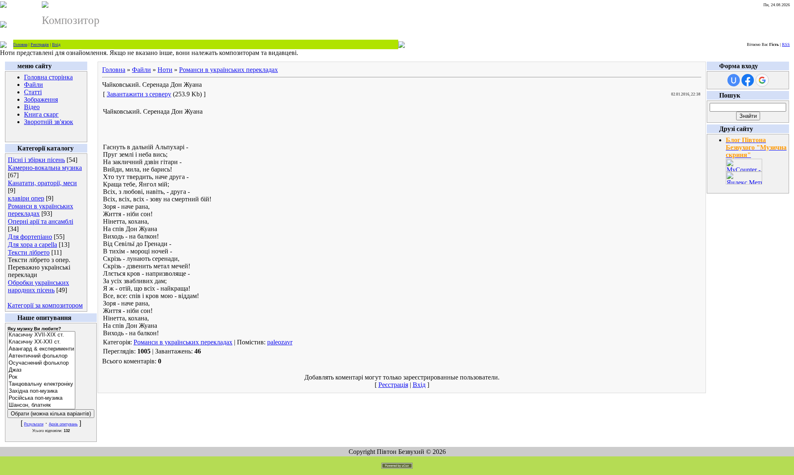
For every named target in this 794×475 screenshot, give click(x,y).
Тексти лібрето (29, 252)
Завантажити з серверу (139, 94)
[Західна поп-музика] (41, 391)
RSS (786, 44)
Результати (33, 424)
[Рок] (41, 377)
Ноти (165, 69)
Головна (20, 44)
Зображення (41, 99)
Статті (33, 91)
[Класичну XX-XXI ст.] (41, 342)
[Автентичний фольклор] (41, 356)
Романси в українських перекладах (228, 69)
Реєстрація (40, 44)
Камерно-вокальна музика (45, 167)
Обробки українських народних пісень (38, 286)
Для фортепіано (30, 236)
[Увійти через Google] (762, 80)
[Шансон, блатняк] (41, 405)
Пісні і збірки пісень (36, 159)
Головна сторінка (48, 77)
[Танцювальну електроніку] (41, 384)
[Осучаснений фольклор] (41, 363)
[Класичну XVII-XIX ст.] (41, 335)
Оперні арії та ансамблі (40, 221)
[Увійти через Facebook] (747, 80)
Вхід (56, 44)
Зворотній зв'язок (48, 121)
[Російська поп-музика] (41, 398)
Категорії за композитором (45, 305)
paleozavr (279, 342)
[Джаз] (41, 370)
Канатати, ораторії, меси (42, 182)
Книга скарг (41, 114)
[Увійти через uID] (733, 80)
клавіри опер (26, 198)
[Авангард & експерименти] (41, 349)
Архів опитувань (63, 424)
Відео (32, 106)
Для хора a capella (32, 244)
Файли (33, 84)
